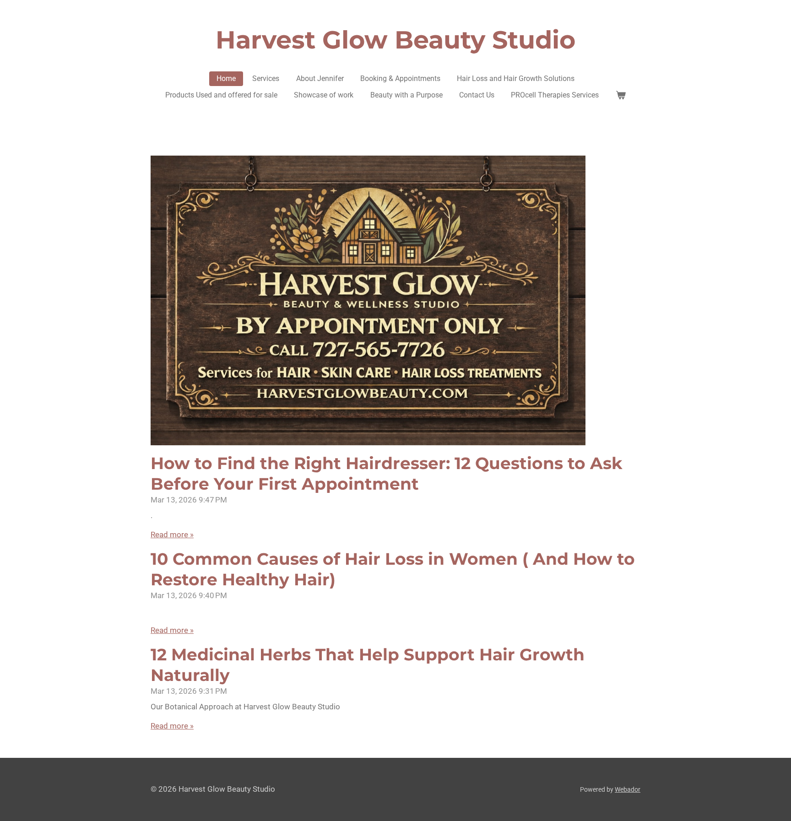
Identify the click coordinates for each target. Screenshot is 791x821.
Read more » (172, 534)
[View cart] (620, 95)
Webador (627, 789)
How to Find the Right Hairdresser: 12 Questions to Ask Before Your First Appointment (387, 473)
